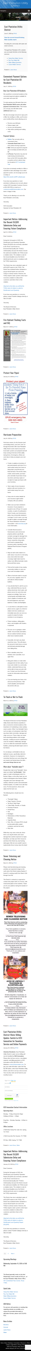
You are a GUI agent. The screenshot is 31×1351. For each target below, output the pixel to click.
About (5, 1343)
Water (18, 1145)
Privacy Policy (21, 1344)
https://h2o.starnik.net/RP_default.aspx (14, 177)
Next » (13, 1253)
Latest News (13, 69)
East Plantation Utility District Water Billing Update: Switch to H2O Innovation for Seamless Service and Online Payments (15, 1038)
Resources (23, 1343)
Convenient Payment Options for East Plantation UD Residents (15, 79)
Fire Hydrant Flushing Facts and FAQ (14, 321)
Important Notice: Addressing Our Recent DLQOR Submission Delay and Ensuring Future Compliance (15, 223)
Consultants (17, 1343)
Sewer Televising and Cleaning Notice (11, 857)
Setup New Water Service (15, 58)
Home (2, 1343)
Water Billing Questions (14, 62)
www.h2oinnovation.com (17, 1064)
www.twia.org (21, 523)
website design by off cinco (12, 1348)
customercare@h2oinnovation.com (13, 189)
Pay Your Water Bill (13, 60)
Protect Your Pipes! (11, 372)
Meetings (10, 1343)
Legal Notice (14, 1344)
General (5, 1327)
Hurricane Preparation (12, 434)
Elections (6, 1324)
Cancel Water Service (14, 64)
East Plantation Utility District (15, 4)
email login (22, 1348)
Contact (8, 1344)
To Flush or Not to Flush (13, 697)
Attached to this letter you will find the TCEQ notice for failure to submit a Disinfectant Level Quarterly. (13, 288)
